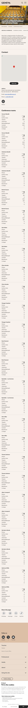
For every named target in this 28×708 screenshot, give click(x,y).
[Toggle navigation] (25, 3)
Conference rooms (18, 26)
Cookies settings (7, 678)
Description (4, 26)
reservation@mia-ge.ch (10, 94)
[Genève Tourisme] (6, 3)
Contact (10, 26)
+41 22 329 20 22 (9, 97)
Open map (14, 83)
